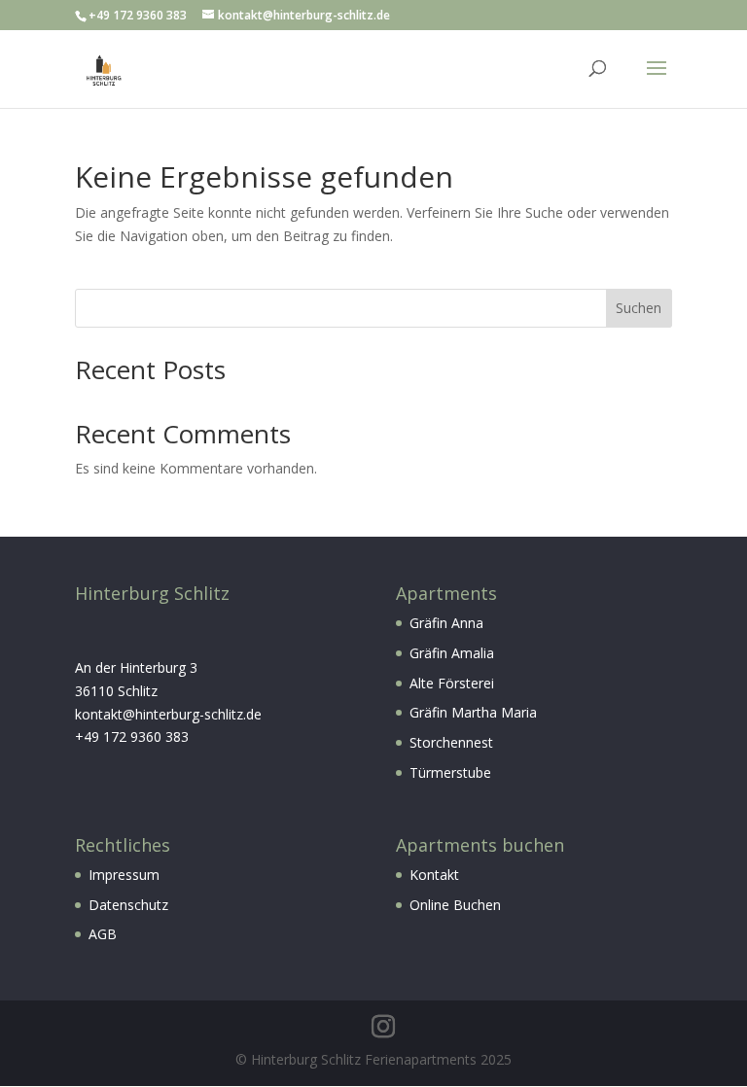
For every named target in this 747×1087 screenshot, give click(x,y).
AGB (103, 934)
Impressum (124, 874)
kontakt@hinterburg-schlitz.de (168, 714)
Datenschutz (128, 904)
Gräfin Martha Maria (473, 712)
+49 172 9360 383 (132, 736)
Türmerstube (450, 772)
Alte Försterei (451, 683)
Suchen (638, 307)
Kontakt (434, 874)
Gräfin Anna (446, 623)
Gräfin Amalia (451, 653)
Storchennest (451, 742)
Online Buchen (455, 904)
